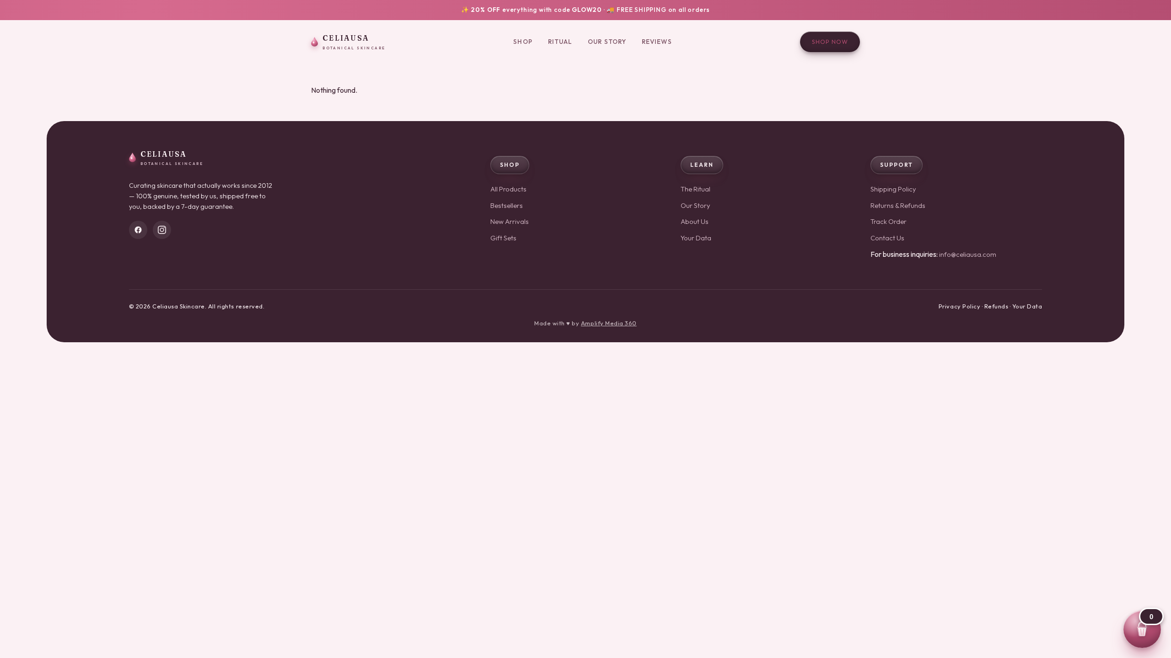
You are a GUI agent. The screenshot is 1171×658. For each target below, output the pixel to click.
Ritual (560, 41)
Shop (522, 41)
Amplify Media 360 (609, 323)
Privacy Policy (959, 306)
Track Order (888, 221)
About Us (695, 221)
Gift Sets (503, 237)
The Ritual (695, 189)
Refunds (996, 306)
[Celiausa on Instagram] (162, 230)
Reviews (657, 41)
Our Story (607, 41)
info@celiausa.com (967, 254)
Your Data (696, 237)
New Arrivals (509, 221)
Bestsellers (506, 205)
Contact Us (887, 237)
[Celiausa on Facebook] (138, 230)
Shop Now (830, 41)
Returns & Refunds (897, 205)
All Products (508, 189)
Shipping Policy (893, 189)
